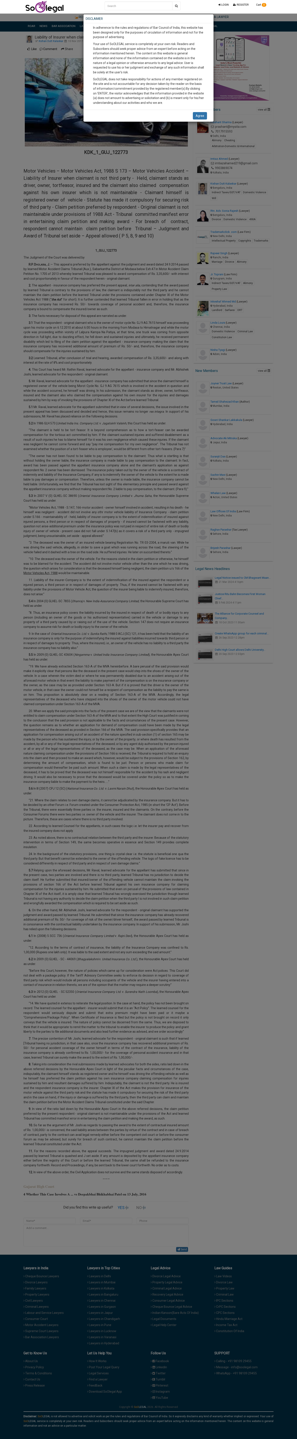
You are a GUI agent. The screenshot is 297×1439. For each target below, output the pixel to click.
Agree (200, 116)
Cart (260, 4)
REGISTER (242, 4)
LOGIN (225, 4)
